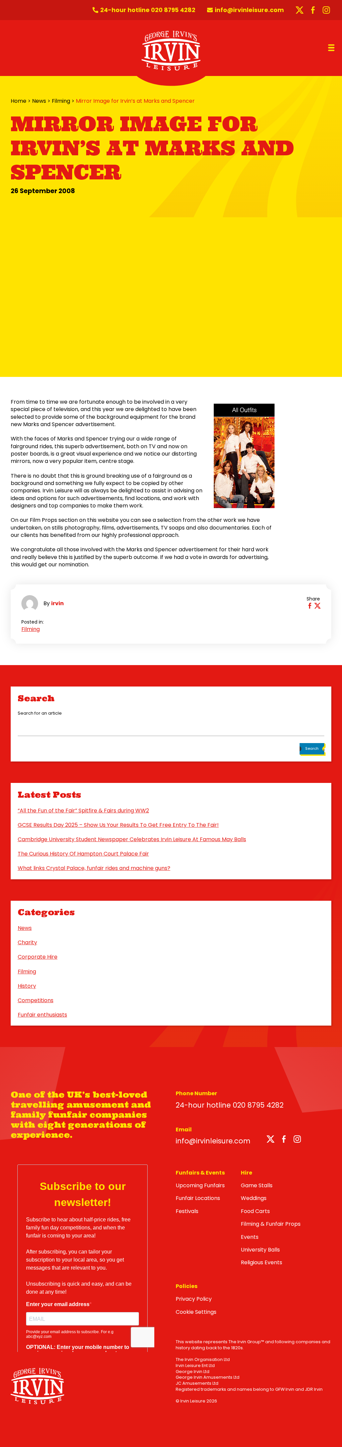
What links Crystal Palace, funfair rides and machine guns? (94, 868)
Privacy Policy (194, 1299)
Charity (27, 942)
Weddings (254, 1198)
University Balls (260, 1250)
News (39, 101)
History (27, 986)
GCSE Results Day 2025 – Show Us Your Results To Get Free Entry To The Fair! (118, 825)
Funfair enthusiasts (42, 1015)
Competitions (35, 1000)
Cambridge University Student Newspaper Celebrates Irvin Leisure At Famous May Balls (132, 839)
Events (250, 1237)
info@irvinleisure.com (213, 1141)
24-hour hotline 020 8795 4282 (230, 1105)
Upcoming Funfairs (200, 1185)
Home (18, 101)
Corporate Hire (37, 957)
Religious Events (261, 1262)
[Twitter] (271, 1140)
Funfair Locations (198, 1198)
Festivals (187, 1211)
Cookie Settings (196, 1312)
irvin (57, 603)
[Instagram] (297, 1140)
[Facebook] (284, 1140)
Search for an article (40, 713)
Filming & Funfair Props (271, 1224)
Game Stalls (257, 1185)
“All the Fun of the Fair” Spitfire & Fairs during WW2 (83, 810)
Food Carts (255, 1211)
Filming (61, 101)
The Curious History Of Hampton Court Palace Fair (83, 854)
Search (312, 748)
